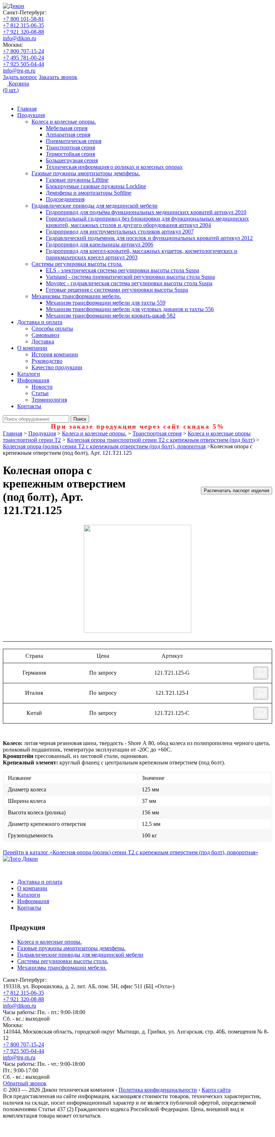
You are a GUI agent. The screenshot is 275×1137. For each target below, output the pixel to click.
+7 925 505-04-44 (23, 64)
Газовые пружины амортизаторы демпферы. (86, 173)
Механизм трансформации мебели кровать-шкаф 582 (110, 316)
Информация (33, 380)
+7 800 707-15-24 (23, 51)
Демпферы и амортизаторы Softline (88, 193)
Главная (27, 109)
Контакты (29, 406)
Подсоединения (65, 199)
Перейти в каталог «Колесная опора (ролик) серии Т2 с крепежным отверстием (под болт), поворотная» (130, 852)
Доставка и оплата (39, 322)
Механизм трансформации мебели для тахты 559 (105, 303)
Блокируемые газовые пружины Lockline (96, 186)
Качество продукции (57, 367)
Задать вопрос (20, 77)
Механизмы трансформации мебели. (76, 296)
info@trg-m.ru (19, 71)
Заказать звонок (58, 77)
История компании (55, 354)
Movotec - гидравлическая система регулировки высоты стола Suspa (129, 283)
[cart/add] (261, 673)
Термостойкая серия (70, 154)
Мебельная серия (66, 128)
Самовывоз (45, 335)
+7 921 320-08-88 (23, 32)
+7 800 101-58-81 (23, 19)
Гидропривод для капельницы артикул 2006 (99, 244)
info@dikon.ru (19, 38)
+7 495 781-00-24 (23, 58)
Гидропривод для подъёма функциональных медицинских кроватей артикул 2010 (146, 212)
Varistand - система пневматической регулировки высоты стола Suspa (130, 277)
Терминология (49, 400)
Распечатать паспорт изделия (236, 490)
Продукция (31, 115)
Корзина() (16, 86)
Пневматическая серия (73, 141)
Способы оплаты (52, 328)
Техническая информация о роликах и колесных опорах (114, 167)
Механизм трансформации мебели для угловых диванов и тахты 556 (130, 309)
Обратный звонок (25, 1083)
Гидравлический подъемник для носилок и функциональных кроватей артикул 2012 (149, 238)
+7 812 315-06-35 (23, 25)
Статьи (40, 393)
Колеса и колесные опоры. (64, 122)
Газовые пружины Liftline (77, 180)
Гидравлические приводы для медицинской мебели (95, 206)
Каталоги (28, 374)
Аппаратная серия (68, 134)
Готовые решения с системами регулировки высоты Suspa (117, 290)
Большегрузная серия (72, 160)
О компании (32, 348)
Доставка (43, 341)
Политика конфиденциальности (158, 1090)
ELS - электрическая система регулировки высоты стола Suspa (122, 270)
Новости (42, 387)
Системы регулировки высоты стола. (77, 264)
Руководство (47, 361)
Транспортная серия (70, 147)
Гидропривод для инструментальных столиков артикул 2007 (120, 231)
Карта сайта (216, 1090)
